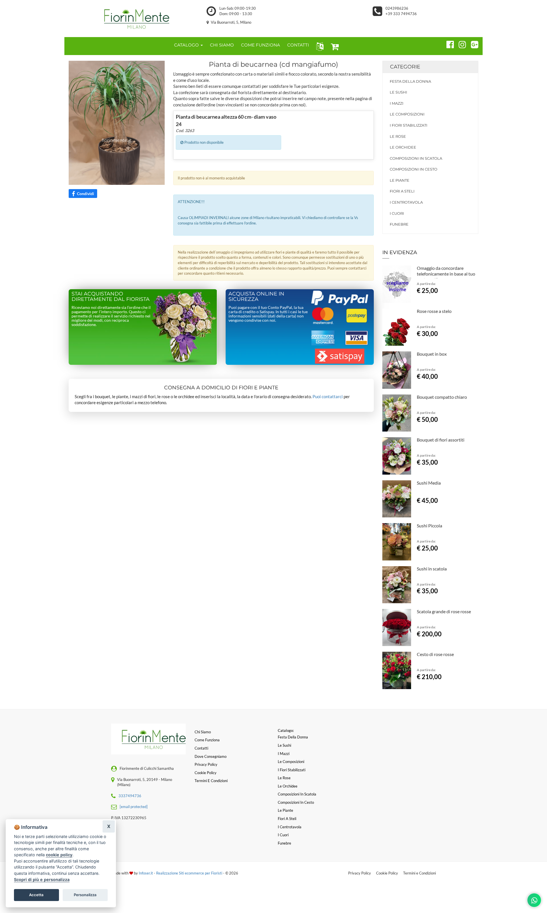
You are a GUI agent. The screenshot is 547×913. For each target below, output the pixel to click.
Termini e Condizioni (419, 873)
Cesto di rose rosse (435, 654)
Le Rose (398, 136)
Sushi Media (429, 482)
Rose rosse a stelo (434, 311)
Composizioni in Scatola (416, 158)
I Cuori (397, 213)
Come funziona (207, 740)
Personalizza (85, 894)
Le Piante (399, 180)
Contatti (201, 748)
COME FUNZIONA (260, 45)
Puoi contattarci (328, 396)
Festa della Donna (410, 81)
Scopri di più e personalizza (42, 879)
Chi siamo (203, 732)
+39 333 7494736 (401, 13)
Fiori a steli (402, 191)
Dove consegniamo (210, 756)
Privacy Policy (359, 873)
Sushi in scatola (432, 568)
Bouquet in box (432, 354)
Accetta (36, 894)
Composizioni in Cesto (413, 169)
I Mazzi (396, 103)
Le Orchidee (403, 147)
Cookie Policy (387, 873)
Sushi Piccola (429, 525)
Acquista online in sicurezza (256, 297)
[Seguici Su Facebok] (448, 43)
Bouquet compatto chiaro (442, 397)
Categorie (405, 67)
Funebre (399, 224)
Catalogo (187, 45)
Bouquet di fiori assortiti (440, 439)
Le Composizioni (407, 114)
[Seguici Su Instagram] (460, 43)
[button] (318, 46)
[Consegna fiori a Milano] (131, 18)
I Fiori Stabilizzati (408, 125)
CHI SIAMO (222, 45)
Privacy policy (206, 764)
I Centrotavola (406, 202)
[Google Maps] (472, 43)
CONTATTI (298, 45)
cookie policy (59, 854)
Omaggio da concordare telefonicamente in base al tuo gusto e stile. (446, 273)
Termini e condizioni (211, 780)
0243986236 (396, 8)
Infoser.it (146, 873)
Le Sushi (398, 92)
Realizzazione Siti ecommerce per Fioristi (189, 873)
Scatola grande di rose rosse (444, 611)
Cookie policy (206, 772)
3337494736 (130, 795)
